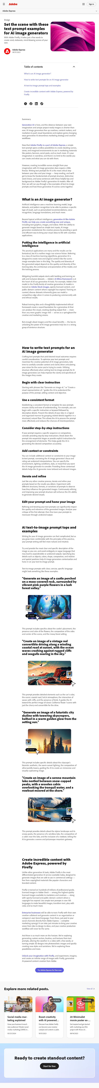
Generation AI (28, 125)
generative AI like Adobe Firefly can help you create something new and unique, (48, 220)
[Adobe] (13, 4)
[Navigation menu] (4, 4)
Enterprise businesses (31, 912)
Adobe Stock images (40, 287)
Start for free (49, 1066)
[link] (25, 103)
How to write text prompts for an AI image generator (46, 79)
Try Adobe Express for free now (49, 970)
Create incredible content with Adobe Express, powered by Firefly (48, 93)
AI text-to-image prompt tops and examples (42, 85)
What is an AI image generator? (37, 73)
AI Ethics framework (63, 279)
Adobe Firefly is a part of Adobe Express (47, 145)
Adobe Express (9, 11)
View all (89, 989)
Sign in (91, 4)
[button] (83, 4)
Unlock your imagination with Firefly (38, 955)
